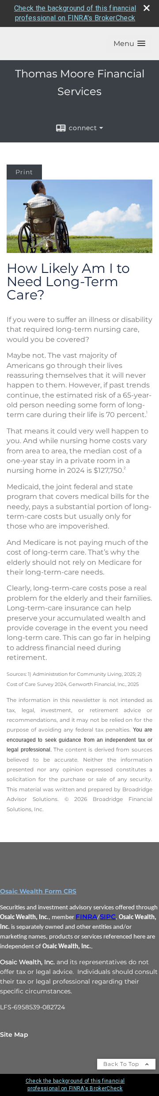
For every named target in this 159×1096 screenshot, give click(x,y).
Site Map (14, 1035)
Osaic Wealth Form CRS (38, 891)
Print (24, 172)
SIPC (108, 917)
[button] (129, 43)
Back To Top (122, 1064)
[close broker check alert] (146, 7)
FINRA (86, 917)
